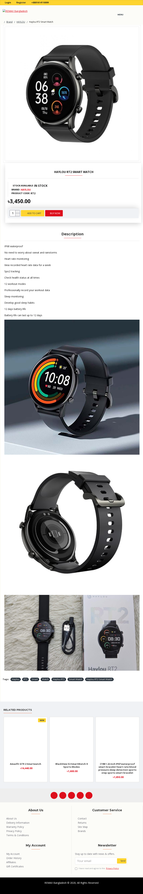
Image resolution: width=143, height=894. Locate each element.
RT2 (25, 679)
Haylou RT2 (59, 679)
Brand (9, 21)
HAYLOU (21, 21)
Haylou (15, 679)
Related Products (17, 709)
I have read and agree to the (98, 868)
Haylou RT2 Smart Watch (99, 679)
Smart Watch (75, 679)
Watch (45, 679)
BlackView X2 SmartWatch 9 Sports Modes (71, 765)
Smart (35, 679)
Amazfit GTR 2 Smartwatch (25, 763)
